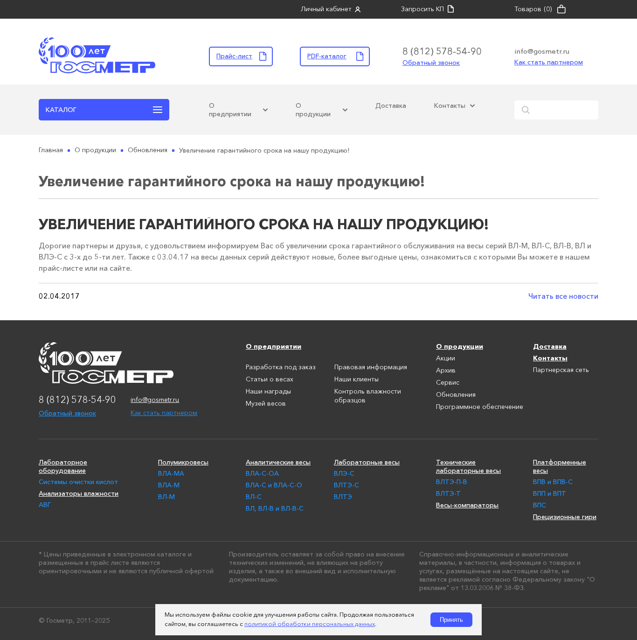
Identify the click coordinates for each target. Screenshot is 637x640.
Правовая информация (370, 367)
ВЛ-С (254, 496)
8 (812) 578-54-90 (442, 51)
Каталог (61, 109)
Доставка (390, 105)
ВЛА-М (169, 485)
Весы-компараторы (467, 505)
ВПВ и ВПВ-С (553, 482)
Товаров (533, 9)
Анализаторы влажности (78, 493)
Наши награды (268, 391)
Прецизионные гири (564, 517)
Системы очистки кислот (78, 482)
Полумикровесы (183, 462)
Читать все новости (563, 296)
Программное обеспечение (479, 407)
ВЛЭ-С (344, 473)
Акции (445, 358)
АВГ (45, 504)
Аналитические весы (278, 462)
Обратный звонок (431, 62)
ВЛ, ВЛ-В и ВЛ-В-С (275, 508)
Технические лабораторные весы (468, 466)
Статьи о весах (269, 379)
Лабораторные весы (367, 462)
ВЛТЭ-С (346, 485)
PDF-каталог (326, 56)
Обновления (456, 395)
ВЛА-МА (171, 473)
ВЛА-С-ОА (262, 473)
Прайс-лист (234, 56)
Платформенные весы (559, 466)
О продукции (313, 109)
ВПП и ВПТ (549, 493)
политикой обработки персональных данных (309, 624)
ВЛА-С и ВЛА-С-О (274, 485)
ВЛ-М (166, 496)
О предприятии (230, 109)
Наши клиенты (356, 379)
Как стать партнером (548, 62)
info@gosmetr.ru (541, 51)
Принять (451, 619)
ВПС (539, 505)
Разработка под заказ (281, 367)
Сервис (447, 383)
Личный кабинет (326, 9)
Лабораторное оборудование (63, 466)
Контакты (449, 105)
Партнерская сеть (561, 370)
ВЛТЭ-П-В (451, 482)
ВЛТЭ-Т (448, 493)
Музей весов (266, 404)
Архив (446, 370)
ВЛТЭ (343, 496)
